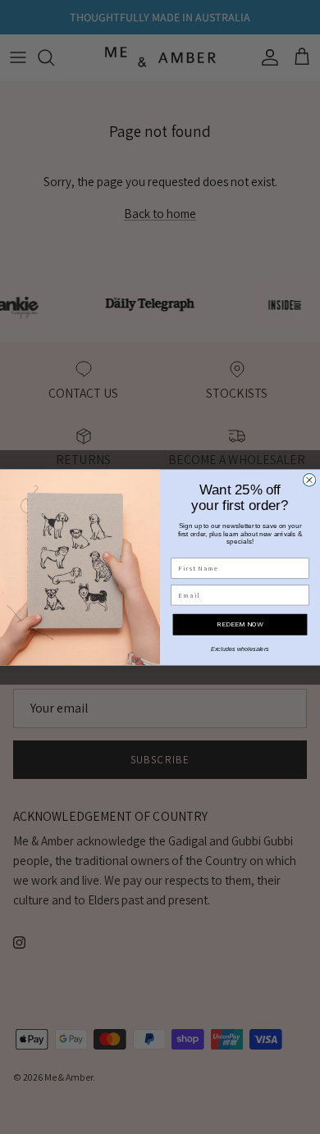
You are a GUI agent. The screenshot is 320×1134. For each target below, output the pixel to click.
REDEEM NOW (240, 624)
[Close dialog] (309, 479)
